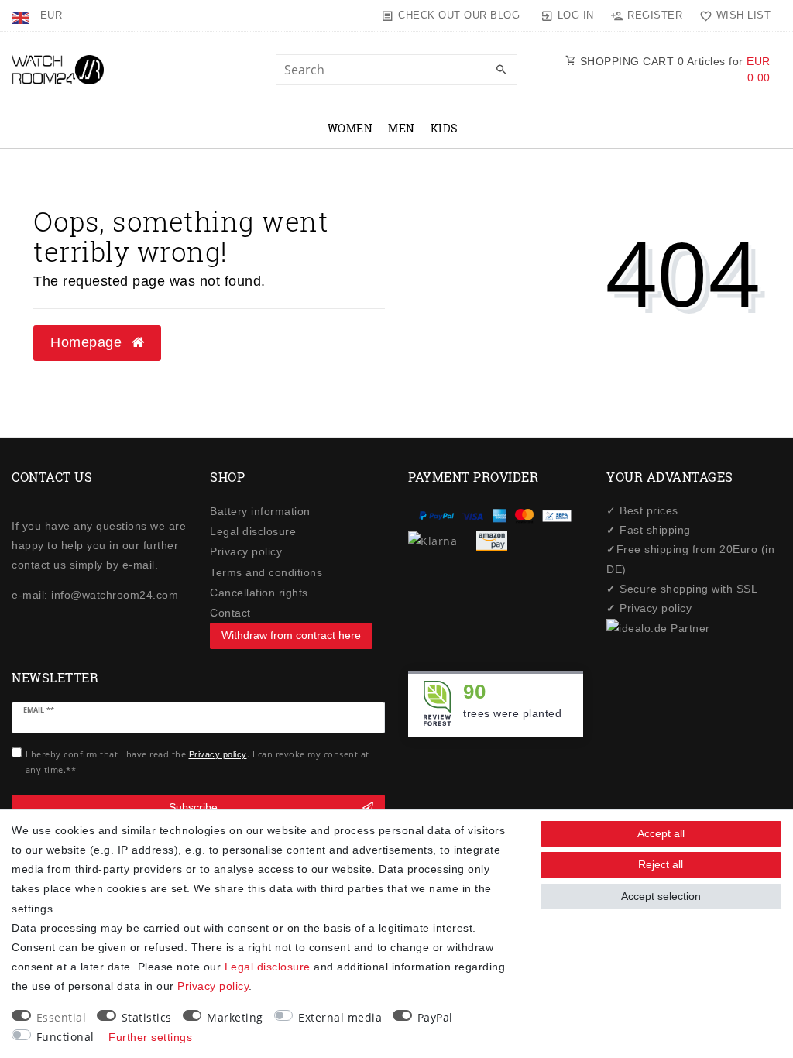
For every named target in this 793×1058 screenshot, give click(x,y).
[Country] (22, 15)
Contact (230, 612)
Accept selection (661, 896)
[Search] (502, 70)
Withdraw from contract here (291, 635)
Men (401, 128)
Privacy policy (246, 551)
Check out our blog (459, 15)
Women (350, 128)
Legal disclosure (253, 531)
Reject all (660, 864)
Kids (444, 128)
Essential (61, 1017)
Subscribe (193, 807)
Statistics (147, 1017)
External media (340, 1017)
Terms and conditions (266, 572)
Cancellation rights (259, 592)
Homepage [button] (88, 342)
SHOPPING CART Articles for (673, 69)
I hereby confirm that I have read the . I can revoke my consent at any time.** (197, 761)
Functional (65, 1036)
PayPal (435, 1017)
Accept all (661, 833)
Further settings (150, 1037)
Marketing (235, 1017)
